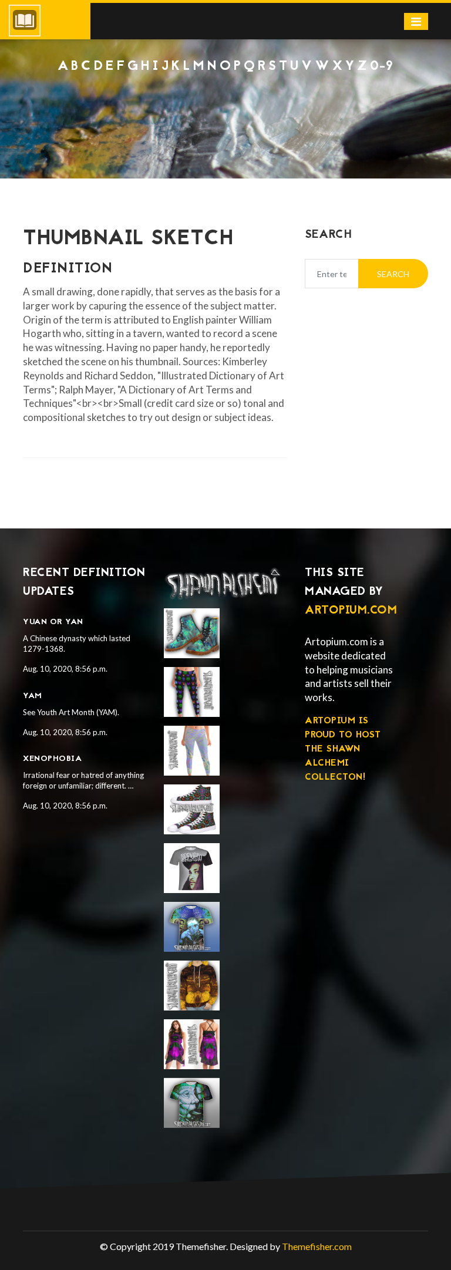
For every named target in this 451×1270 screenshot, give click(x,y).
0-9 (381, 66)
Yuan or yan (53, 622)
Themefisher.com (317, 1246)
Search (393, 274)
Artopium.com (351, 610)
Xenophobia (52, 759)
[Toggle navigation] (416, 21)
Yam (32, 696)
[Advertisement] (225, 106)
